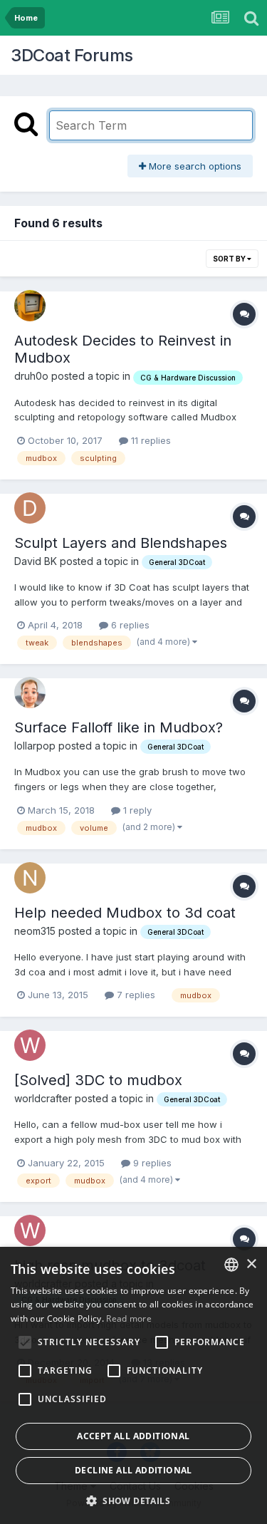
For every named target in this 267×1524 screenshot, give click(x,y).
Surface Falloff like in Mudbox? (118, 727)
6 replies (129, 625)
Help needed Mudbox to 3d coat (125, 912)
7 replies (134, 994)
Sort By (230, 258)
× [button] (251, 1264)
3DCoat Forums (72, 55)
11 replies (149, 440)
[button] (133, 1500)
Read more (129, 1318)
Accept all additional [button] (133, 1436)
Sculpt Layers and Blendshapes (120, 542)
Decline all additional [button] (133, 1470)
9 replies (151, 1162)
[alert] (133, 1385)
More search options (193, 166)
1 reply (136, 810)
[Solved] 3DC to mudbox (98, 1080)
